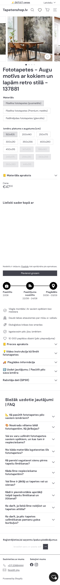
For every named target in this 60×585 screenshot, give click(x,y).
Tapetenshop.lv (15, 10)
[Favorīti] (40, 10)
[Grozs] (47, 10)
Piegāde (25, 266)
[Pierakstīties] (45, 546)
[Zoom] (47, 56)
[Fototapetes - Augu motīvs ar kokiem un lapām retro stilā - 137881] (30, 220)
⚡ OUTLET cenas (21, 2)
